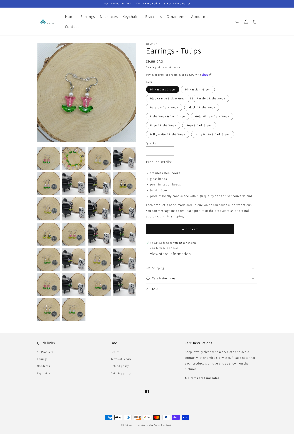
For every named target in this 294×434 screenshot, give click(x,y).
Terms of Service (121, 359)
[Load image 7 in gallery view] (48, 183)
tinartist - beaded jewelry (141, 425)
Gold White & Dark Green (212, 116)
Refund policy (120, 366)
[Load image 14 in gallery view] (73, 208)
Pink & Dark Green (162, 89)
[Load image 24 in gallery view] (48, 259)
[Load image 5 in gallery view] (124, 158)
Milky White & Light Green (167, 134)
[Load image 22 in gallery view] (99, 234)
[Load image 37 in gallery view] (73, 309)
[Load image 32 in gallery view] (99, 284)
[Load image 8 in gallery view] (73, 183)
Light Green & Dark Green (167, 116)
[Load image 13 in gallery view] (48, 208)
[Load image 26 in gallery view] (73, 259)
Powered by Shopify (163, 425)
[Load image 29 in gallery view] (48, 284)
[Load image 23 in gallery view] (124, 234)
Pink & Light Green (198, 89)
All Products (45, 352)
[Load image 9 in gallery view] (99, 183)
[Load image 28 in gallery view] (124, 259)
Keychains (43, 373)
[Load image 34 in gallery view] (124, 284)
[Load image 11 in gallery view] (124, 183)
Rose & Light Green (163, 125)
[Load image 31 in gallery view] (73, 284)
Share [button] (154, 289)
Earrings (42, 359)
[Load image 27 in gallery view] (99, 259)
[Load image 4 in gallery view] (99, 158)
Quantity (151, 143)
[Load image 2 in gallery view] (73, 158)
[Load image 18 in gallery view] (48, 234)
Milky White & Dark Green (212, 134)
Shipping (151, 67)
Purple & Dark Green (164, 107)
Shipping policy (121, 373)
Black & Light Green (201, 107)
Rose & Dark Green (199, 125)
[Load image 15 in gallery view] (99, 208)
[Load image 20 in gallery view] (73, 234)
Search (115, 352)
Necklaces (43, 366)
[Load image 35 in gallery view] (48, 309)
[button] (237, 21)
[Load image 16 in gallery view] (124, 208)
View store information (170, 253)
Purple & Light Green (211, 98)
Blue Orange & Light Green (168, 98)
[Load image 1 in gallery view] (48, 158)
